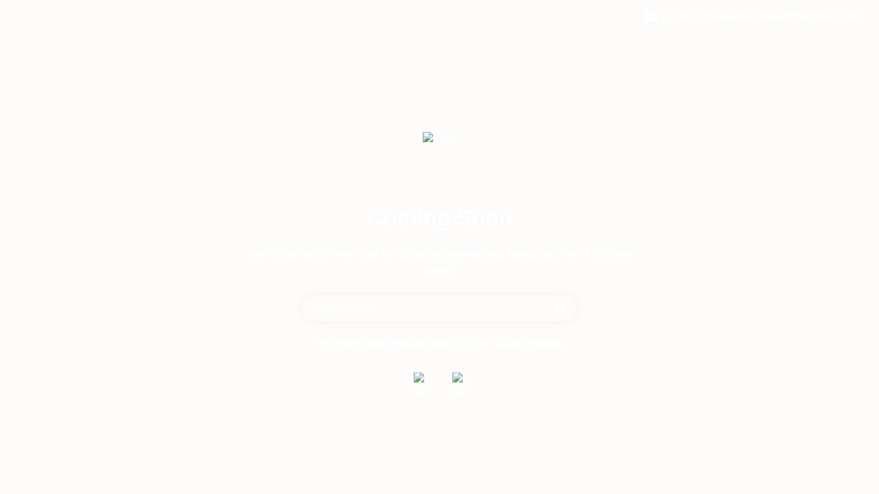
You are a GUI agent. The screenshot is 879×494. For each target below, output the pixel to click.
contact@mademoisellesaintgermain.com (762, 15)
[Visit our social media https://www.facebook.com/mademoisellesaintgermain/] (420, 383)
